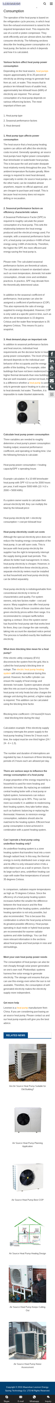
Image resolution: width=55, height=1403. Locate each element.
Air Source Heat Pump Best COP (28, 1200)
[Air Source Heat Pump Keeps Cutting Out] (27, 1284)
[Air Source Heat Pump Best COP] (27, 1176)
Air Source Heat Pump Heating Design (27, 1253)
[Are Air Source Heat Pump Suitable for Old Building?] (27, 1063)
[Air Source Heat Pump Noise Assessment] (27, 1340)
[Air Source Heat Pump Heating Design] (27, 1230)
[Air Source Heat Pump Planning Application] (27, 1119)
